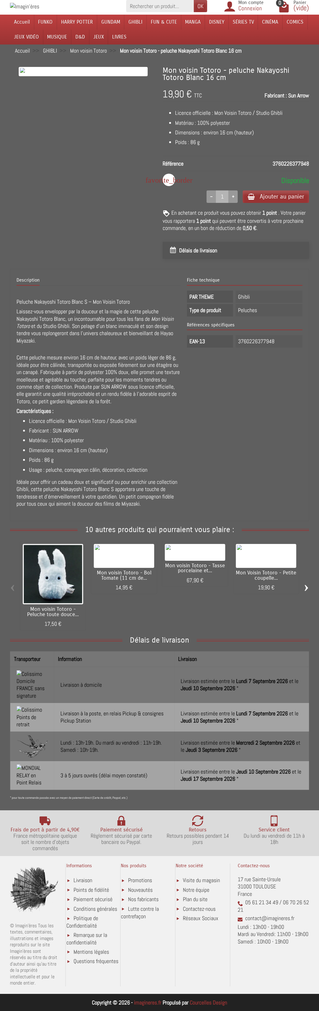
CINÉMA (270, 22)
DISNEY (216, 22)
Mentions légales (91, 951)
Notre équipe (196, 889)
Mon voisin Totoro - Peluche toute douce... (53, 612)
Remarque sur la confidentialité (86, 938)
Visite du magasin (201, 880)
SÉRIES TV (243, 22)
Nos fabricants (143, 899)
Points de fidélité (91, 889)
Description (28, 280)
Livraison (83, 880)
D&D (80, 37)
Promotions (140, 880)
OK (200, 6)
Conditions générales (95, 908)
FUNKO (45, 22)
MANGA (193, 22)
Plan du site (195, 899)
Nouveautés (140, 889)
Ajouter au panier (282, 196)
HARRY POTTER (77, 22)
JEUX (98, 37)
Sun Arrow (298, 95)
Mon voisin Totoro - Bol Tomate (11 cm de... (124, 575)
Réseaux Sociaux (200, 918)
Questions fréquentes (96, 961)
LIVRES (119, 37)
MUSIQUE (57, 37)
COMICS (295, 22)
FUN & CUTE (164, 22)
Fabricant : (275, 95)
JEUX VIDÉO (26, 37)
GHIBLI (135, 22)
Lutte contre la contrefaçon (140, 912)
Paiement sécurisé (93, 899)
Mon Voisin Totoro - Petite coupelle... (266, 575)
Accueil (22, 22)
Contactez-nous (199, 908)
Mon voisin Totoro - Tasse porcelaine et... (195, 568)
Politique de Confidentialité (82, 922)
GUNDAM (110, 22)
